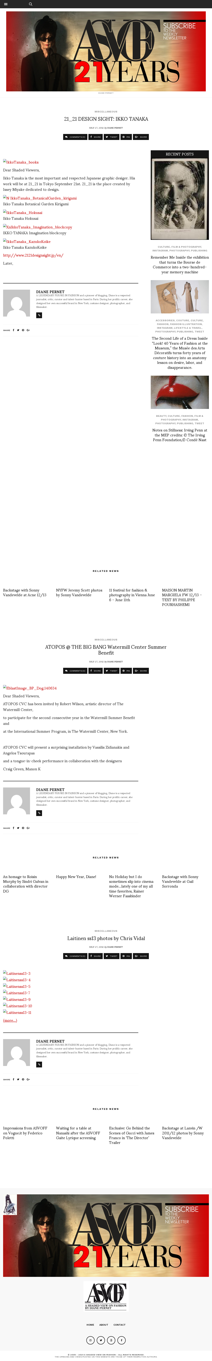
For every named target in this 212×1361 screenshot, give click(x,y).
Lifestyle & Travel (188, 327)
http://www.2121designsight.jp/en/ (33, 254)
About (103, 1324)
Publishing (199, 250)
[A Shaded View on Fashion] (106, 51)
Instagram (160, 250)
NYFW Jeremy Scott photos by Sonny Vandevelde (79, 592)
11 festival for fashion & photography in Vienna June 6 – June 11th (132, 594)
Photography (179, 250)
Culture (164, 246)
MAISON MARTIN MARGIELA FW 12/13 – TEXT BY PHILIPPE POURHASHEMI (182, 597)
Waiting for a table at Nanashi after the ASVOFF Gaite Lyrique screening (78, 1132)
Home (90, 1324)
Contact (119, 1324)
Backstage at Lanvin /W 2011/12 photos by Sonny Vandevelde (183, 1132)
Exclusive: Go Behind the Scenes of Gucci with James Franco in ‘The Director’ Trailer (131, 1135)
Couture (182, 320)
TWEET (113, 137)
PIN (128, 137)
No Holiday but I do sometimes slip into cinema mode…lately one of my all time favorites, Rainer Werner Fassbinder (131, 886)
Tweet (199, 331)
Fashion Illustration (186, 324)
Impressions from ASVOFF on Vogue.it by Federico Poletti (25, 1132)
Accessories (165, 320)
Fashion (163, 324)
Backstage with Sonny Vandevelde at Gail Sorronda (180, 881)
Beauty (161, 416)
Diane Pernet (115, 127)
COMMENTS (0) (77, 137)
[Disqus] (70, 394)
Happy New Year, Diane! (76, 876)
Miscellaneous (106, 111)
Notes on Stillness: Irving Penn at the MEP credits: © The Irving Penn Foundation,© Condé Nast (179, 434)
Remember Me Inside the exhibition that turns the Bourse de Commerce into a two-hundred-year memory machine (180, 264)
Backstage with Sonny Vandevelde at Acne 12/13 (24, 592)
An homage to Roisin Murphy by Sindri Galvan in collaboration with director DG (25, 883)
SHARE (97, 137)
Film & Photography (186, 246)
